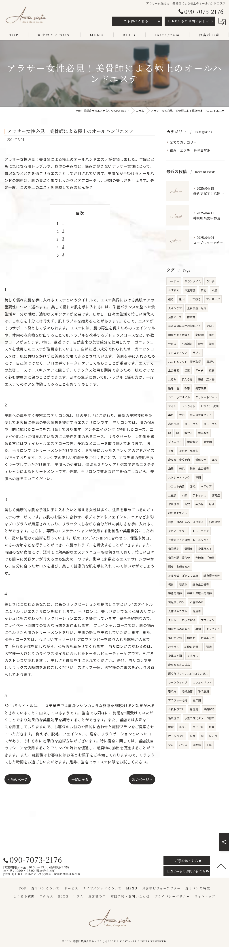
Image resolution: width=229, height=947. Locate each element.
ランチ (210, 281)
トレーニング (201, 531)
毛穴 (187, 504)
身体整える (205, 548)
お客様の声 (197, 602)
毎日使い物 (175, 638)
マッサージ (213, 299)
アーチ (199, 370)
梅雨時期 (173, 548)
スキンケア (175, 308)
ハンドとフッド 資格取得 (184, 361)
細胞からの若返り (179, 629)
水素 (211, 727)
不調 (198, 477)
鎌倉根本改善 (212, 575)
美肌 (181, 468)
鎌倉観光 (192, 442)
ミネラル (192, 655)
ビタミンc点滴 (209, 406)
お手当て (173, 647)
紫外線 (199, 504)
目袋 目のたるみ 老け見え (186, 522)
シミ (171, 745)
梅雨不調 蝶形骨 (179, 557)
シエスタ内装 (176, 486)
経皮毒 (197, 611)
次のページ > (142, 779)
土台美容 (173, 370)
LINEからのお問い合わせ (189, 21)
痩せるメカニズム (179, 664)
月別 (211, 504)
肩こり (213, 736)
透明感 (197, 745)
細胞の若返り (192, 647)
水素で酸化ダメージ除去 (199, 718)
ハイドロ (198, 727)
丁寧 (209, 745)
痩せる (188, 433)
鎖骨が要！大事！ (179, 335)
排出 (211, 335)
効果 (211, 344)
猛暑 (209, 647)
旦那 (171, 451)
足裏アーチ (175, 317)
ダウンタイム (192, 281)
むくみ (183, 745)
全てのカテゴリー (183, 142)
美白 (171, 415)
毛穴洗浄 (173, 718)
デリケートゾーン (206, 397)
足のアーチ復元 (177, 531)
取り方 (172, 691)
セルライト (188, 406)
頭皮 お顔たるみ (179, 566)
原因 (181, 299)
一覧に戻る (79, 779)
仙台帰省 (214, 522)
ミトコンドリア (177, 352)
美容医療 (200, 388)
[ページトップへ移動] (221, 865)
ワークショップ (177, 682)
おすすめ (173, 290)
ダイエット (175, 442)
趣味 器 (173, 388)
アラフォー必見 (177, 700)
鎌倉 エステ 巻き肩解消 (190, 150)
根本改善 (203, 433)
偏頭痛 (188, 548)
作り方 (191, 317)
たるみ (172, 379)
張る (171, 299)
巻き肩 (194, 709)
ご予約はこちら (135, 21)
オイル (172, 406)
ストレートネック (179, 477)
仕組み (172, 344)
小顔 (184, 495)
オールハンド (176, 736)
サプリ (197, 352)
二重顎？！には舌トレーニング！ (188, 540)
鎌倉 (171, 727)
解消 (203, 290)
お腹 (214, 290)
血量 (171, 468)
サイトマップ (205, 896)
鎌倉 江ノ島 (206, 379)
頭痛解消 (209, 709)
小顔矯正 (187, 344)
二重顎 (172, 495)
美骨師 (208, 442)
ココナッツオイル (179, 397)
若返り (183, 584)
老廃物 (199, 335)
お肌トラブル (176, 709)
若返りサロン (176, 602)
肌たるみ (187, 379)
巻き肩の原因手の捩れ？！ (184, 326)
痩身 (201, 344)
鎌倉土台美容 (201, 584)
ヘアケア (206, 486)
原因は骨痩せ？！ (201, 415)
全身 (192, 736)
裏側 (198, 629)
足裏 (187, 370)
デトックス (199, 495)
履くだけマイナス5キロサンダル (188, 673)
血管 (214, 459)
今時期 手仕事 (204, 557)
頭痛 (211, 370)
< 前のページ (18, 779)
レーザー (173, 281)
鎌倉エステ (207, 638)
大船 (181, 415)
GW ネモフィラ (177, 513)
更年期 (197, 700)
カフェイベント (202, 682)
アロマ (210, 326)
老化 (171, 584)
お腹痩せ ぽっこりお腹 (183, 575)
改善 (187, 388)
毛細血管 (187, 691)
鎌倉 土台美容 (199, 468)
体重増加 (189, 290)
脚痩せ (191, 638)
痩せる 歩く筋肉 (179, 459)
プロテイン (207, 620)
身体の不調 (175, 655)
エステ (183, 727)
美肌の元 (200, 459)
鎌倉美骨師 (175, 593)
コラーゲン (191, 424)
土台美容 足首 (196, 308)
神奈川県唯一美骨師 (199, 593)
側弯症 (216, 495)
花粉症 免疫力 (188, 451)
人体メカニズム (177, 611)
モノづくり (213, 629)
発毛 (192, 486)
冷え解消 (203, 691)
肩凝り (210, 361)
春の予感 (173, 424)
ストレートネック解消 (181, 620)
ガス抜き (195, 299)
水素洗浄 (173, 504)
